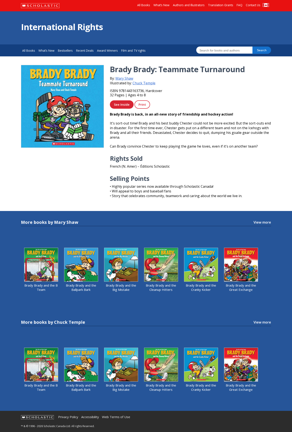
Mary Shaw (124, 78)
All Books (143, 5)
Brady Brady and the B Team (41, 287)
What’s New (161, 5)
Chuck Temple (144, 83)
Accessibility (90, 417)
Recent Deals (85, 50)
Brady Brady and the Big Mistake (121, 287)
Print (142, 104)
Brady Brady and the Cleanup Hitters (161, 287)
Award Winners (107, 50)
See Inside (122, 104)
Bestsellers (65, 50)
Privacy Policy (68, 417)
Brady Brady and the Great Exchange (241, 287)
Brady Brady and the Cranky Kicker (201, 287)
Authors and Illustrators (189, 5)
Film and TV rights (133, 50)
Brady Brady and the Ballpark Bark (81, 287)
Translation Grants (220, 5)
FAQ (239, 5)
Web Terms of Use (116, 417)
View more (262, 222)
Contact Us (253, 5)
